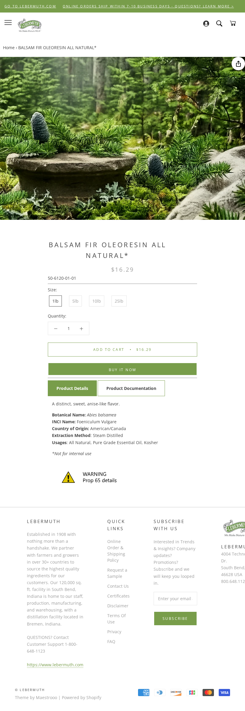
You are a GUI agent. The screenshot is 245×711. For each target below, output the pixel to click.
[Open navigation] (8, 22)
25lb (119, 301)
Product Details (72, 388)
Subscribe (175, 618)
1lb (55, 301)
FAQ (111, 641)
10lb (96, 301)
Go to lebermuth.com (30, 6)
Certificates (118, 596)
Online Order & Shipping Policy (116, 551)
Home (9, 47)
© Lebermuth (30, 689)
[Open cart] (232, 23)
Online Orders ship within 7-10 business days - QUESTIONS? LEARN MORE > (148, 6)
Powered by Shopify (81, 697)
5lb (75, 301)
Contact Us (118, 586)
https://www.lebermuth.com (55, 665)
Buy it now (123, 369)
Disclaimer (117, 606)
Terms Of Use (116, 619)
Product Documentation (131, 388)
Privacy (114, 631)
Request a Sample (117, 573)
